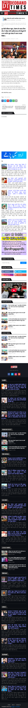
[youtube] (20, 274)
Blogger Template (15, 706)
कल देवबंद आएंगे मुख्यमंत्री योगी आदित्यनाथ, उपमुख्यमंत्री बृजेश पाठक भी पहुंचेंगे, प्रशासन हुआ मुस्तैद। (17, 180)
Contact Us (18, 704)
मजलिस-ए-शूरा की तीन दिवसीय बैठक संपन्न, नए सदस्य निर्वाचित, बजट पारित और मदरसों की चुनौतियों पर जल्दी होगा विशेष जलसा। (17, 222)
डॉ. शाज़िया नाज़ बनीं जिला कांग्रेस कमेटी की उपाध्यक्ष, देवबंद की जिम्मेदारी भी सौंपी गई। (17, 400)
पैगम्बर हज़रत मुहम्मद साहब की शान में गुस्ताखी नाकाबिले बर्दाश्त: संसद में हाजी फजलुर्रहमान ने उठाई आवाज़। (17, 579)
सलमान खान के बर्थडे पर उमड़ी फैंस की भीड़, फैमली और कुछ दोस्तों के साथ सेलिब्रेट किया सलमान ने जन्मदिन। (17, 641)
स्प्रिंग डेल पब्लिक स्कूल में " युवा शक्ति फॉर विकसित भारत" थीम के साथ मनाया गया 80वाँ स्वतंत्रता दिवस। (17, 307)
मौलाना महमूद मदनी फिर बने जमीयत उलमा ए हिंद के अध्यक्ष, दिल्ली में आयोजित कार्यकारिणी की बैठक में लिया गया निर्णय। (17, 207)
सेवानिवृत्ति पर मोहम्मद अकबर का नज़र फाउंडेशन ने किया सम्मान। (17, 326)
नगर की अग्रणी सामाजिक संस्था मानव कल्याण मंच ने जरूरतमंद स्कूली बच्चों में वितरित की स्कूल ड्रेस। (17, 319)
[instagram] (7, 274)
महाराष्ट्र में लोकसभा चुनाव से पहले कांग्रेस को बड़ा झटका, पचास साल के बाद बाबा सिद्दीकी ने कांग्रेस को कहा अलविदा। (17, 613)
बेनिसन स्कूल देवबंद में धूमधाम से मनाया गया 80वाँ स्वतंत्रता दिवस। (16, 313)
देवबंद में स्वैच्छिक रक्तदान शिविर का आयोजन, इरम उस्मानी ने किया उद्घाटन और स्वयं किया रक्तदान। (17, 472)
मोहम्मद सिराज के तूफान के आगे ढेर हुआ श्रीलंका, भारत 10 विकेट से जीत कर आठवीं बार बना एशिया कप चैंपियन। (17, 689)
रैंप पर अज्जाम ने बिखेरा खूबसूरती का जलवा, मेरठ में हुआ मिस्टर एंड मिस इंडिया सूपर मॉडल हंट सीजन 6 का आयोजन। (17, 559)
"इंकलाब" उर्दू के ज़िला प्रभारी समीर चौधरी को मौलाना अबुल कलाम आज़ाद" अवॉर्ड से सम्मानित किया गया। (17, 193)
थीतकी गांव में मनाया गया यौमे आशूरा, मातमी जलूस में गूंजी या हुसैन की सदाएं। (17, 486)
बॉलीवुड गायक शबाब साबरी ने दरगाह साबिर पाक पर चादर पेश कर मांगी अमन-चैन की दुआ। (17, 552)
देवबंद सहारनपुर (7, 23)
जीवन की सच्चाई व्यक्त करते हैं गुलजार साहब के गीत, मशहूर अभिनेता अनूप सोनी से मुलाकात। (17, 626)
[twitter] (20, 271)
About (13, 704)
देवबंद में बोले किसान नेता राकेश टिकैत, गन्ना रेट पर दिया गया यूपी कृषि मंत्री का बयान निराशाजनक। (17, 533)
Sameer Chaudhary (7, 38)
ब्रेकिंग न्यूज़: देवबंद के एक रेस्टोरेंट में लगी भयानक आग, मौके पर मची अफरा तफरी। (17, 592)
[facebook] (7, 271)
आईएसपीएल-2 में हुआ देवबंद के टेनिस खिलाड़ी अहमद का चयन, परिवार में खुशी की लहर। (17, 660)
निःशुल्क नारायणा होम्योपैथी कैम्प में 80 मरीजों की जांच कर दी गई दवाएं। (17, 459)
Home (2, 23)
